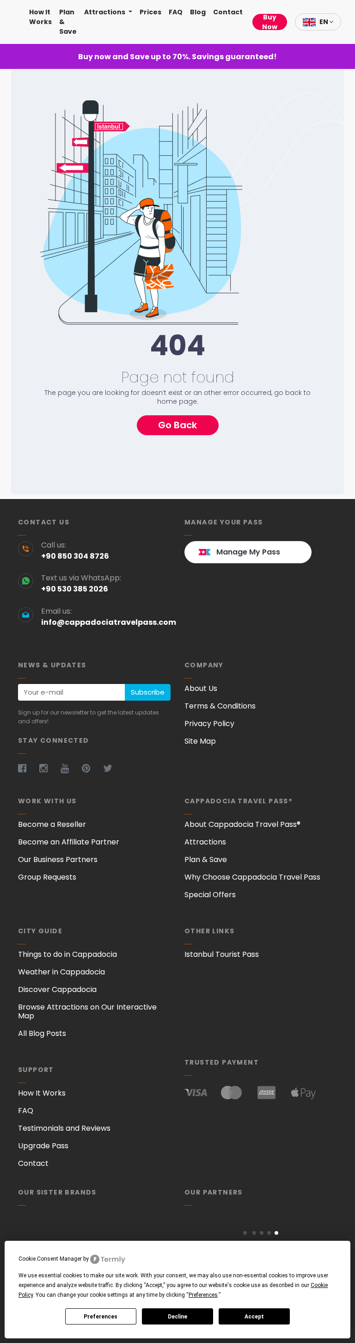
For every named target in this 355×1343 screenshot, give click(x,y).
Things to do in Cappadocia (67, 954)
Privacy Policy (209, 723)
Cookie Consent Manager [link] (50, 1259)
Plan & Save (68, 21)
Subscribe (148, 692)
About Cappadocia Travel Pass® (242, 824)
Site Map (200, 741)
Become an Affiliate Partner (68, 842)
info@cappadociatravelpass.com (106, 622)
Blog (198, 12)
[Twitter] (113, 768)
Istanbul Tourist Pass (221, 954)
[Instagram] (49, 768)
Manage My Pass (248, 552)
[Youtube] (70, 768)
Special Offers (210, 894)
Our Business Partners (58, 859)
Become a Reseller (52, 824)
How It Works (40, 16)
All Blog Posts (42, 1033)
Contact (228, 12)
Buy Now (269, 22)
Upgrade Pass (43, 1145)
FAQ (176, 12)
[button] (245, 1233)
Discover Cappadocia (57, 989)
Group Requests (47, 877)
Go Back (177, 425)
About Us (200, 688)
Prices (150, 12)
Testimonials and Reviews (64, 1128)
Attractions (105, 12)
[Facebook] (27, 768)
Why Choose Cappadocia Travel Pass (252, 877)
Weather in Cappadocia (61, 971)
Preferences (100, 1316)
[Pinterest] (91, 768)
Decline (177, 1316)
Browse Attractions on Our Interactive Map (87, 1011)
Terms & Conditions (220, 706)
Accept (254, 1316)
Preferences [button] (203, 1295)
